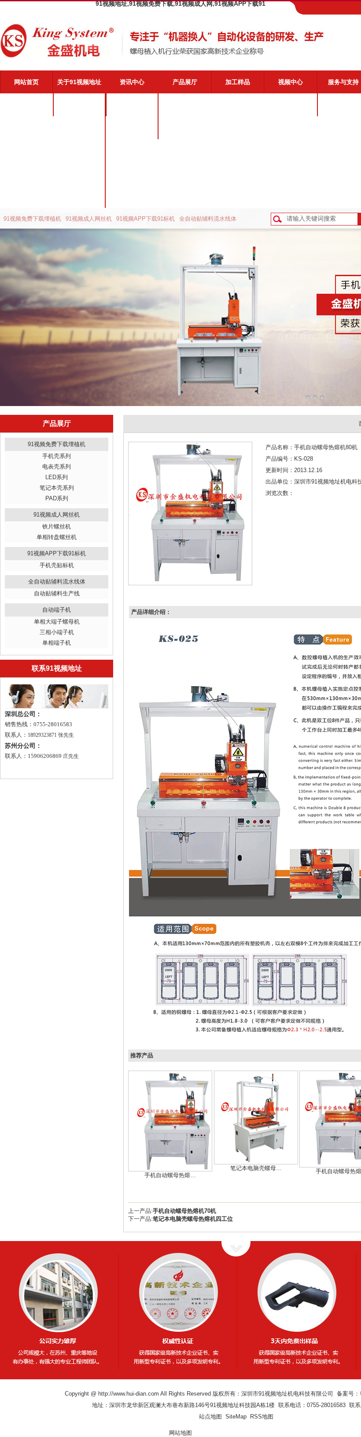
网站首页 (26, 81)
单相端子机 (56, 642)
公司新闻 (132, 104)
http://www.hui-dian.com (128, 1393)
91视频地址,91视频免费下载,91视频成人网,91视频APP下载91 (180, 3)
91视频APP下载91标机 (145, 218)
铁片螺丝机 (56, 526)
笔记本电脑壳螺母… (256, 1168)
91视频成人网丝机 (89, 218)
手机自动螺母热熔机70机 (184, 1211)
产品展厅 (185, 81)
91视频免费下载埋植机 (32, 218)
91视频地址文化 (79, 150)
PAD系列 (56, 498)
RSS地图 (261, 1416)
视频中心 (290, 81)
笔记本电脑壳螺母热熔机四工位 (193, 1218)
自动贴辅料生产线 (57, 593)
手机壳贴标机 (57, 565)
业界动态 (132, 127)
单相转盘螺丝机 (57, 537)
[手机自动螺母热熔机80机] (190, 513)
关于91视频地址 (79, 81)
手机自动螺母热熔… (170, 1175)
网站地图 (180, 1433)
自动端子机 (56, 609)
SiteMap (236, 1416)
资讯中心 (132, 81)
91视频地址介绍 (79, 104)
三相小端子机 (57, 632)
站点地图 (210, 1416)
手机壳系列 (56, 456)
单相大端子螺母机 (57, 621)
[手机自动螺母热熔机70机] (170, 1120)
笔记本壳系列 (57, 487)
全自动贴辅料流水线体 (207, 218)
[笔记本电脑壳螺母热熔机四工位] (256, 1117)
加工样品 (237, 81)
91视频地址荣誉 (79, 173)
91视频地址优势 (79, 127)
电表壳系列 (56, 466)
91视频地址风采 (79, 196)
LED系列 (56, 477)
